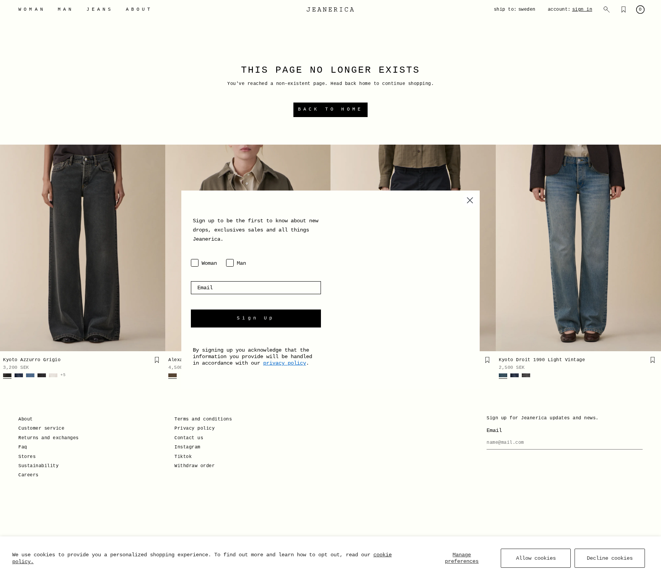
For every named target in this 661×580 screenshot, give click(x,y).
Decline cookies (610, 558)
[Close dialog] (470, 200)
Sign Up (256, 318)
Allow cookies (536, 558)
